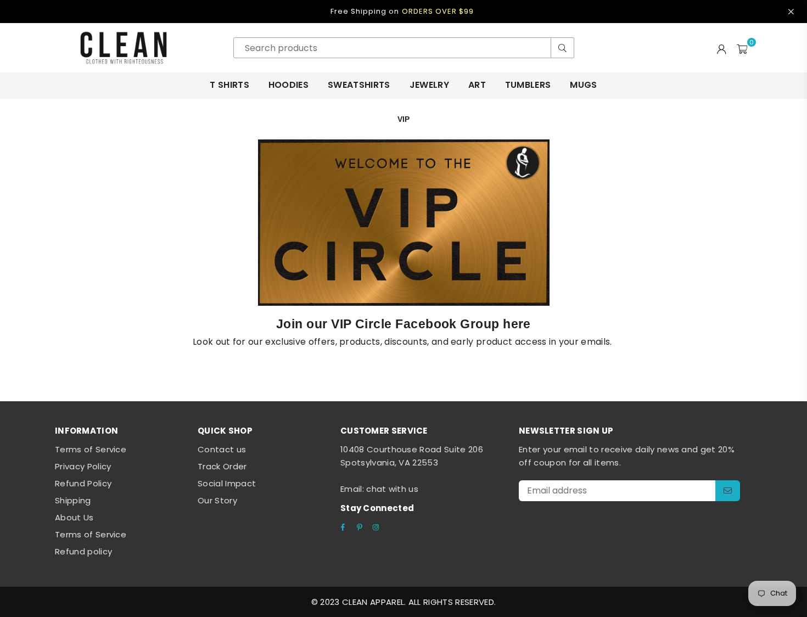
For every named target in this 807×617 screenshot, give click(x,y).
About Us (74, 517)
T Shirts (229, 84)
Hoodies (288, 84)
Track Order (222, 466)
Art (477, 84)
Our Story (217, 500)
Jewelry (429, 84)
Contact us (222, 449)
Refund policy (83, 551)
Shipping (73, 500)
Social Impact (227, 483)
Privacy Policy (83, 466)
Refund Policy (83, 483)
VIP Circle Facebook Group (415, 324)
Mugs (583, 84)
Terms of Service (90, 449)
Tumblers (528, 84)
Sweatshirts (359, 84)
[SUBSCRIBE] (727, 490)
